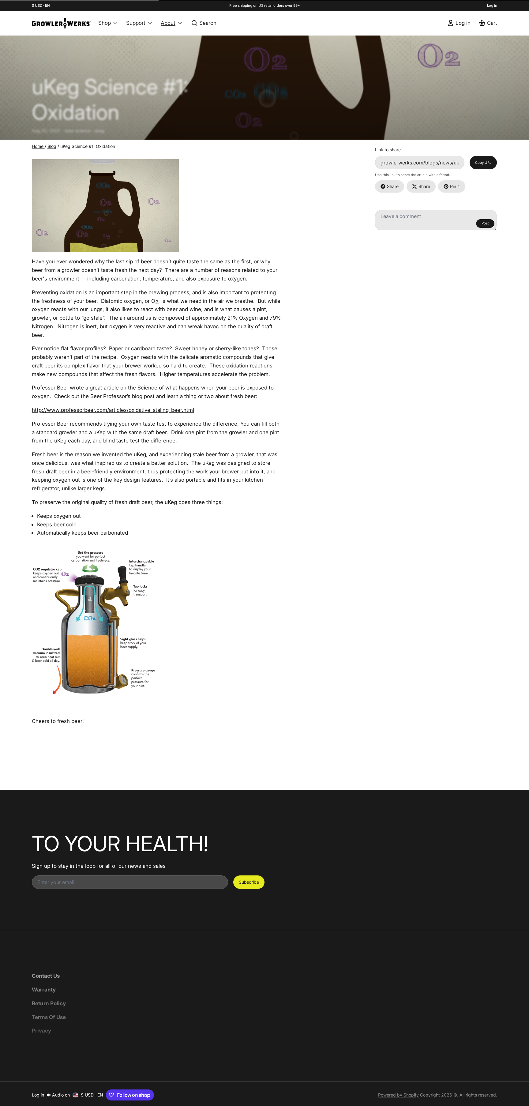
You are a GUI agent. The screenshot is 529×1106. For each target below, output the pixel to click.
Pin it (455, 186)
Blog (51, 146)
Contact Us (46, 975)
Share (393, 186)
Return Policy (49, 1003)
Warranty (44, 989)
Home (38, 146)
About (168, 23)
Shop (104, 23)
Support (135, 23)
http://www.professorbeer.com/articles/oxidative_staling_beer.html (113, 410)
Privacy (41, 1030)
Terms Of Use (49, 1017)
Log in (492, 5)
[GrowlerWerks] (61, 23)
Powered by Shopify (398, 1094)
